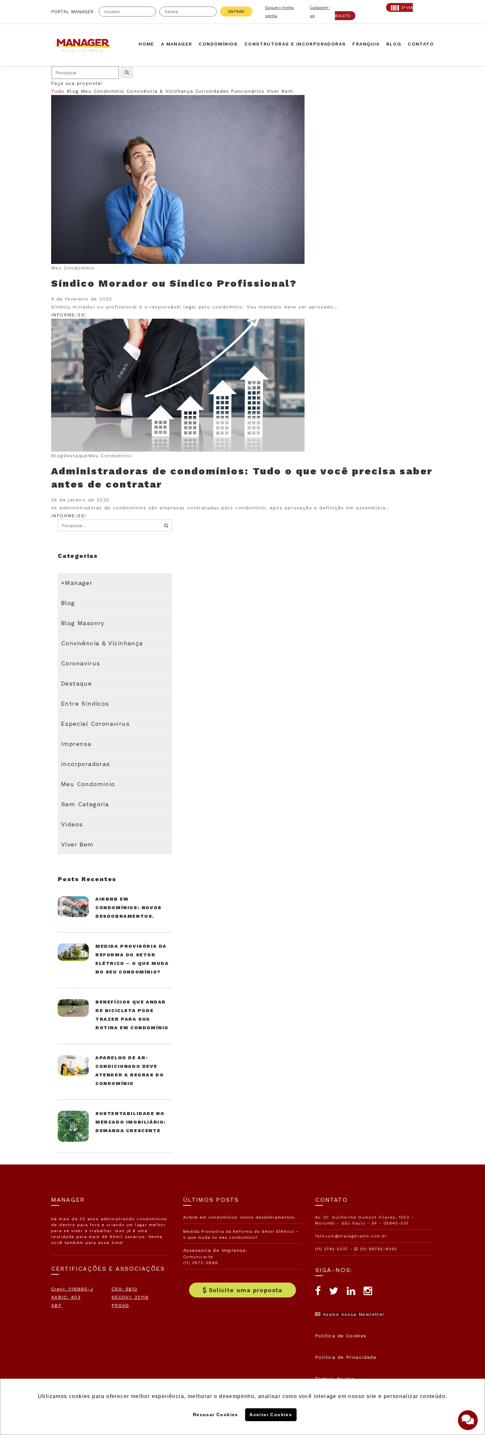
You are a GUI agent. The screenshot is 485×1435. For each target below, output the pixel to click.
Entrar (236, 11)
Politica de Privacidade (345, 1357)
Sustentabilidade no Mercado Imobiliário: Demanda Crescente (130, 1122)
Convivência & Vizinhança (160, 91)
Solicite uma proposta (245, 1290)
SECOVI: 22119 (130, 1297)
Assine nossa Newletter (352, 1314)
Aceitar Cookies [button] (270, 1414)
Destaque (76, 683)
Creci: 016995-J (72, 1289)
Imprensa (76, 743)
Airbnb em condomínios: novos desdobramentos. (128, 907)
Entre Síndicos (85, 703)
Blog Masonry (83, 623)
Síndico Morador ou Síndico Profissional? (174, 283)
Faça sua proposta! (77, 83)
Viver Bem (280, 91)
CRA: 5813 (125, 1289)
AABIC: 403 (66, 1297)
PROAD (120, 1305)
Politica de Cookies (341, 1335)
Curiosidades (212, 91)
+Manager (76, 582)
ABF (56, 1305)
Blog (73, 91)
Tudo (58, 91)
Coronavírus (80, 663)
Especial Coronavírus (95, 723)
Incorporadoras (85, 763)
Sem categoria (85, 804)
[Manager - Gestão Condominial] (84, 45)
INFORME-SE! (68, 314)
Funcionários (247, 91)
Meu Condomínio (103, 91)
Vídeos (72, 824)
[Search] (166, 525)
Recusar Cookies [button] (215, 1414)
